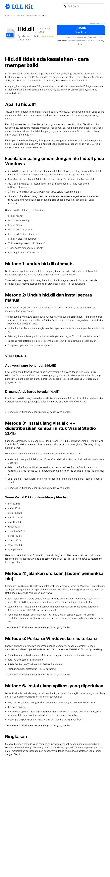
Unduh (80, 30)
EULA (92, 41)
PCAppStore (87, 37)
